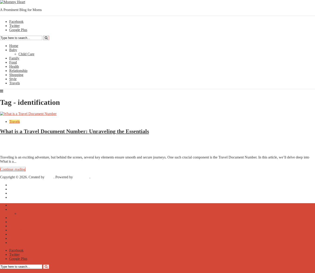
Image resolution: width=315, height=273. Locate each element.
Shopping (16, 75)
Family (14, 58)
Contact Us (17, 197)
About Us (16, 189)
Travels (14, 83)
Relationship (18, 71)
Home (13, 46)
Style (13, 79)
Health (14, 66)
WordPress (81, 177)
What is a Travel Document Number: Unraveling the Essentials (74, 131)
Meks (49, 177)
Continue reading (12, 169)
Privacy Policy (19, 193)
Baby (13, 50)
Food (13, 62)
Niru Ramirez (17, 145)
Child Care (26, 54)
